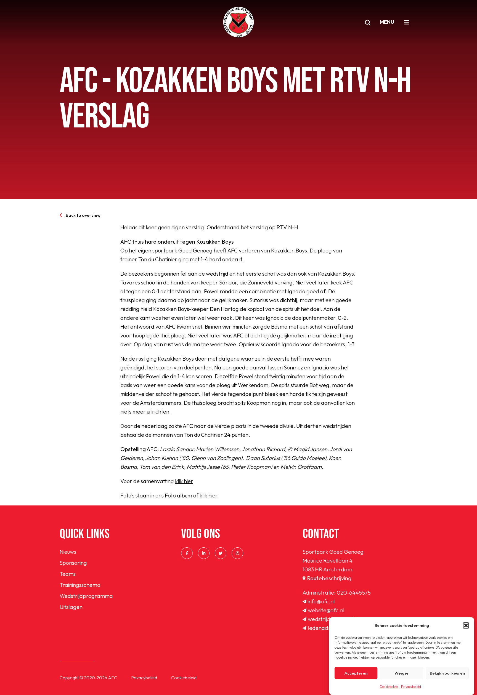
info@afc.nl (321, 601)
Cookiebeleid (389, 687)
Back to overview (83, 215)
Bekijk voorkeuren (447, 673)
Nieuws (68, 551)
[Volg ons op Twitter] (220, 553)
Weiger (401, 673)
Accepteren (355, 673)
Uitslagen (71, 606)
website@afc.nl (326, 610)
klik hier (184, 481)
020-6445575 (354, 592)
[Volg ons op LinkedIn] (204, 553)
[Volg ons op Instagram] (237, 553)
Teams (68, 573)
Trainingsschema (80, 584)
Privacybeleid (411, 687)
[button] (466, 625)
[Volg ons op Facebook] (187, 553)
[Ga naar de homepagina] (238, 22)
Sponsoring (73, 562)
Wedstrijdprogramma (86, 595)
